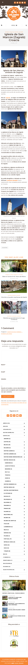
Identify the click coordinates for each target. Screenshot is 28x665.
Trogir (7, 475)
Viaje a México (14, 274)
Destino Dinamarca (10, 484)
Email (3, 372)
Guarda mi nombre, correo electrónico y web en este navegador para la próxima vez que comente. (13, 390)
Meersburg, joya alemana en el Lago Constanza (14, 318)
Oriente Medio (7, 560)
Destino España (12, 295)
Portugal (7, 538)
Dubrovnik (9, 462)
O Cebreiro (6, 557)
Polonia (7, 535)
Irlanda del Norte (10, 520)
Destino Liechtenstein (11, 490)
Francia (7, 508)
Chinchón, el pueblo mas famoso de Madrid (14, 297)
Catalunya (7, 429)
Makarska (8, 469)
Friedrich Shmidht (12, 180)
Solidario (6, 566)
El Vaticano (8, 493)
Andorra (7, 438)
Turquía (7, 551)
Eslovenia (7, 502)
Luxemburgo (8, 526)
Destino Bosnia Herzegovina (13, 456)
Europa (19, 316)
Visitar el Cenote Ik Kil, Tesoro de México (14, 276)
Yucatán (20, 274)
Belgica (7, 444)
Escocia (7, 496)
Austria (7, 441)
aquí (12, 663)
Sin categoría (7, 563)
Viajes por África (8, 569)
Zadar (7, 478)
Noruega (7, 532)
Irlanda (7, 517)
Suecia (6, 545)
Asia (5, 426)
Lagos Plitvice (10, 465)
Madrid (18, 295)
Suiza (6, 548)
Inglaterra (8, 514)
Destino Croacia (9, 459)
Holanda (7, 511)
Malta (6, 529)
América (7, 274)
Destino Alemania (11, 316)
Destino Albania (9, 450)
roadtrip (4, 247)
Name (3, 364)
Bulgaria (7, 447)
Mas (5, 554)
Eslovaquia (8, 499)
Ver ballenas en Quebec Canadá (16, 609)
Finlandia (7, 505)
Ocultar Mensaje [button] (18, 663)
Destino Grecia (9, 487)
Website (3, 379)
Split (7, 472)
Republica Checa (9, 541)
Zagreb (8, 97)
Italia (6, 523)
